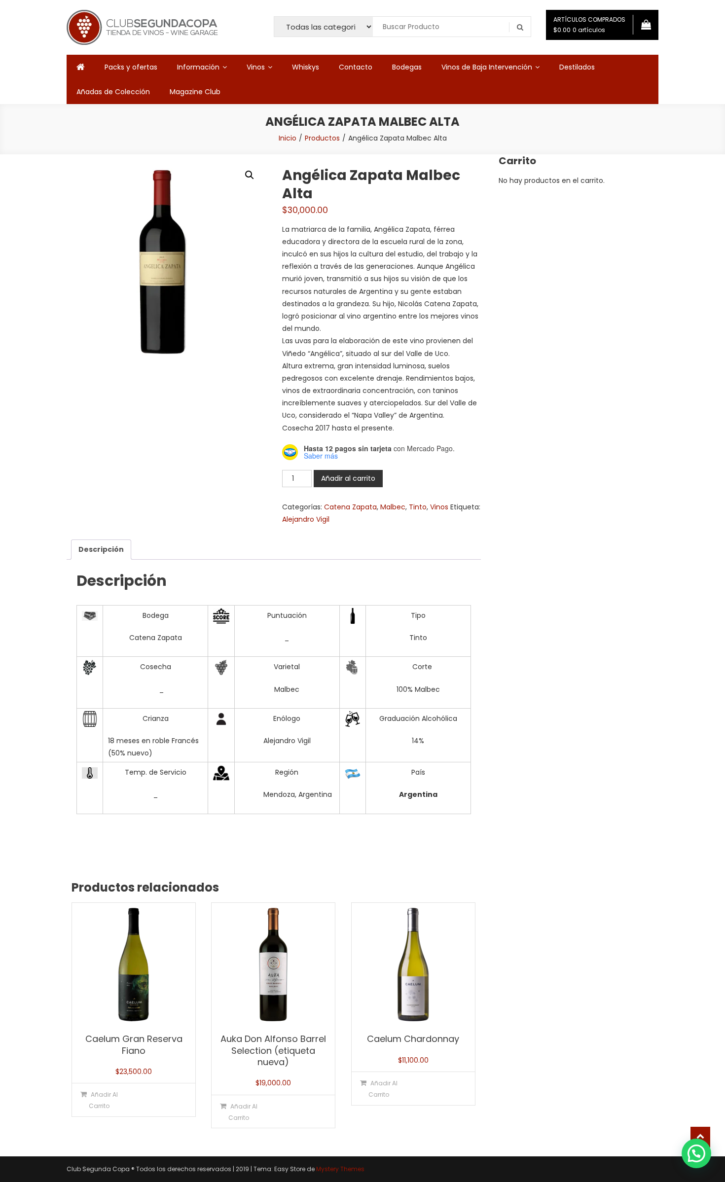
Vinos (256, 67)
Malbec (392, 507)
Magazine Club (195, 92)
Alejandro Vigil (305, 519)
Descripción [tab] (101, 549)
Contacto (355, 67)
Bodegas (407, 67)
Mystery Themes (340, 1169)
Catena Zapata (350, 507)
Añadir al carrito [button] (103, 1100)
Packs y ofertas (131, 67)
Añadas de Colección (113, 92)
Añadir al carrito (348, 478)
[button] (249, 175)
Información (198, 67)
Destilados (577, 67)
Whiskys (305, 67)
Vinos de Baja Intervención (486, 67)
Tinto (418, 507)
